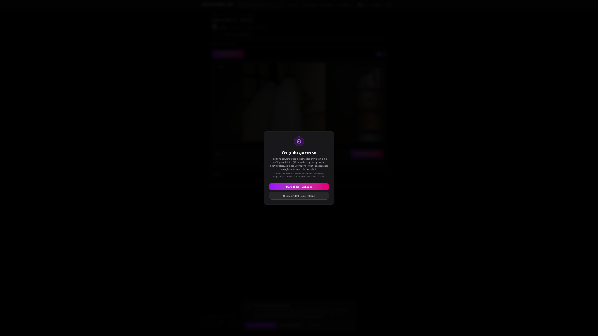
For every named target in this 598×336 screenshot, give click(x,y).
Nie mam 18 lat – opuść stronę (299, 195)
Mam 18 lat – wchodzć (299, 186)
